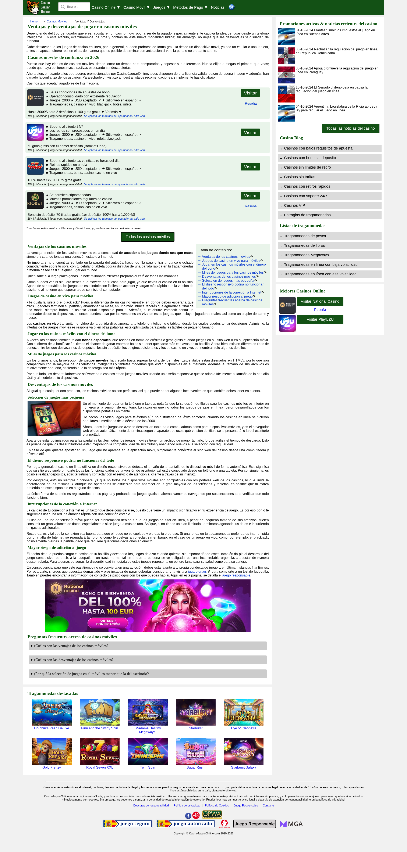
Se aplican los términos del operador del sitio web (114, 116)
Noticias (217, 7)
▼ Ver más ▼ (111, 112)
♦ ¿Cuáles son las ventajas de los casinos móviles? (69, 646)
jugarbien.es (197, 571)
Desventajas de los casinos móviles (229, 276)
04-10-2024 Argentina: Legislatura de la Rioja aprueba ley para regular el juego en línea (336, 108)
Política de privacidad (187, 805)
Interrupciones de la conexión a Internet (231, 292)
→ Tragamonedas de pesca (302, 236)
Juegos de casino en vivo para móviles (231, 260)
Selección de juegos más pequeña (228, 280)
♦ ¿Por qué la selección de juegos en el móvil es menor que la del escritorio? (90, 674)
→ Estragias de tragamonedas (305, 215)
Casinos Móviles (57, 21)
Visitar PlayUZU (320, 319)
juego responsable (236, 575)
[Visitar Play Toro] (35, 173)
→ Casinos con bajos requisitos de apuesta (316, 148)
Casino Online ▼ (106, 7)
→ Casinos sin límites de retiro (305, 167)
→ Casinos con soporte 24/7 (303, 196)
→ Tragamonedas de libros (302, 245)
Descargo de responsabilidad (151, 805)
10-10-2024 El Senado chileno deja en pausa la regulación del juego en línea (332, 89)
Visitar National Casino (320, 301)
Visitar (250, 92)
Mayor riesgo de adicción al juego (227, 296)
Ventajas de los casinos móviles (226, 256)
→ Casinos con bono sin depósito (307, 158)
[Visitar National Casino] (35, 105)
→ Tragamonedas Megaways (304, 255)
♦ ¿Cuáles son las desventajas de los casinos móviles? (72, 660)
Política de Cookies (217, 805)
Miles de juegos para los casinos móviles (233, 272)
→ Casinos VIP (292, 205)
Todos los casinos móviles (148, 237)
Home (34, 21)
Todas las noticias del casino (350, 128)
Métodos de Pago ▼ (190, 7)
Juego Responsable (246, 805)
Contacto (268, 805)
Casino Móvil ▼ (136, 7)
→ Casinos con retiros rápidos (304, 186)
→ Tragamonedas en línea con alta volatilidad (318, 274)
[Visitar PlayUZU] (35, 139)
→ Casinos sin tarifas (297, 177)
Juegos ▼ (161, 7)
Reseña (251, 103)
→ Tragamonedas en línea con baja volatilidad (318, 264)
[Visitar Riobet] (35, 208)
